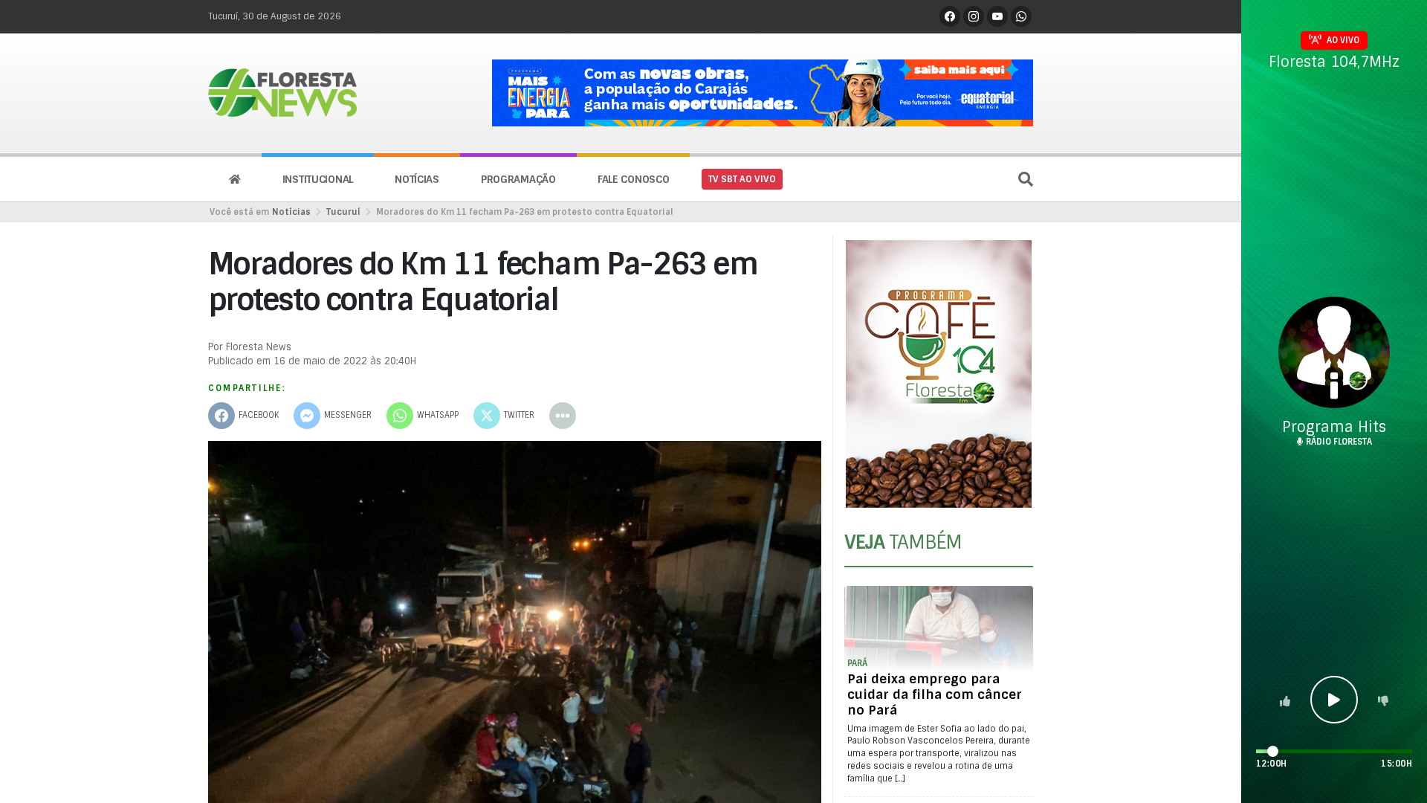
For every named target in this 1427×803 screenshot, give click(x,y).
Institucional (317, 179)
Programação (518, 179)
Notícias (417, 179)
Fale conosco (634, 179)
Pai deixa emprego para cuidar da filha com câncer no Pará (934, 694)
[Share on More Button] (562, 415)
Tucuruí (343, 212)
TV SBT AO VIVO (742, 179)
